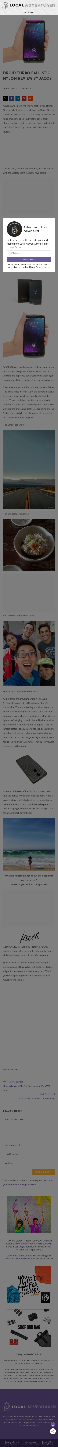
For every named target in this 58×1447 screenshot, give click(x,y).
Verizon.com (41, 955)
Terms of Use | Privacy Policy (48, 1443)
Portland (19, 1249)
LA (41, 1249)
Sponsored (13, 1070)
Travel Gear (9, 88)
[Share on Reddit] (30, 98)
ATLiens (43, 1240)
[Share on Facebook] (11, 98)
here (30, 1255)
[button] (9, 19)
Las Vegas (20, 1246)
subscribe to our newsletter (18, 1258)
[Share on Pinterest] (24, 98)
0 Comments (25, 88)
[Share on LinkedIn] (17, 98)
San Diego (30, 1249)
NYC (49, 1246)
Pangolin (36, 1444)
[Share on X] (5, 98)
